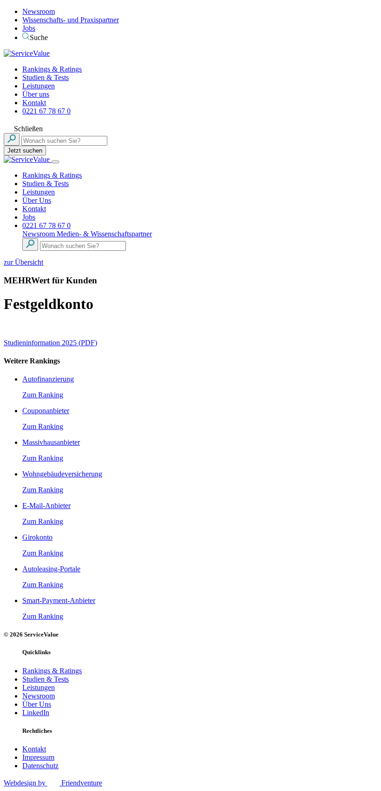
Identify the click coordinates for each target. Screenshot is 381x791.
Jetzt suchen (24, 150)
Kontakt (34, 103)
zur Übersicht (23, 262)
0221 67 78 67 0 (46, 111)
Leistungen (38, 86)
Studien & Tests (45, 77)
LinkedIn (35, 713)
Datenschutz (40, 766)
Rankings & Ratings (52, 69)
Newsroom (38, 11)
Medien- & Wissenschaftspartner (104, 234)
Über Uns (36, 200)
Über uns (35, 94)
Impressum (38, 757)
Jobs (28, 28)
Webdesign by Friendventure (53, 783)
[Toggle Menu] (55, 162)
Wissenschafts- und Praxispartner (70, 20)
